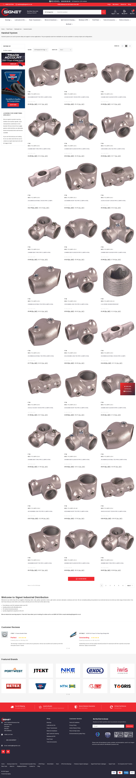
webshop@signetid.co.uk (25, 4)
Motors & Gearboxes (51, 20)
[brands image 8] (95, 686)
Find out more (117, 708)
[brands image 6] (68, 686)
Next (129, 585)
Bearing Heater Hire (12, 764)
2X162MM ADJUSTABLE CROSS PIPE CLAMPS (40, 200)
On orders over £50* (20, 708)
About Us (12, 766)
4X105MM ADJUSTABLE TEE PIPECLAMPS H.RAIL (114, 459)
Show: (30, 49)
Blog (39, 766)
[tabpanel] (13, 678)
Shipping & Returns (22, 766)
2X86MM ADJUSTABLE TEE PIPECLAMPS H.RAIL (40, 304)
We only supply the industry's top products (53, 708)
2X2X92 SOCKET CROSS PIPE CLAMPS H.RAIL (113, 200)
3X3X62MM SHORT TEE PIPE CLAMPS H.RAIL (76, 407)
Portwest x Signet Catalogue (81, 764)
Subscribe (130, 726)
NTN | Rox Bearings (66, 764)
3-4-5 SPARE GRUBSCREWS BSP (110, 304)
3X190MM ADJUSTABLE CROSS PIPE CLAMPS (113, 356)
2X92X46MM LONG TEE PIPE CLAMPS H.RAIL (76, 304)
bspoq (9, 773)
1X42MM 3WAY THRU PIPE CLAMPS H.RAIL (39, 149)
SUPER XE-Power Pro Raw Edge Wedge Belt (97, 633)
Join (118, 13)
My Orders (116, 4)
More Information (83, 708)
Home (3, 764)
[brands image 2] (13, 686)
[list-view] (122, 46)
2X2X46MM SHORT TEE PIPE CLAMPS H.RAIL (76, 200)
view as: (116, 46)
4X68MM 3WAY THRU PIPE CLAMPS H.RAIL (112, 563)
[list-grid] (130, 46)
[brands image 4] (41, 686)
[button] (127, 389)
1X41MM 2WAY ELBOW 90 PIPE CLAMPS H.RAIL (113, 97)
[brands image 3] (41, 671)
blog (129, 4)
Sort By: (54, 49)
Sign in (113, 13)
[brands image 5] (68, 671)
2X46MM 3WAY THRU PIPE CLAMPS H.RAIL (39, 252)
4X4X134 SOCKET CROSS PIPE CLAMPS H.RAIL (113, 511)
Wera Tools (4, 766)
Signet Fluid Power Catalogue (98, 764)
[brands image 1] (13, 671)
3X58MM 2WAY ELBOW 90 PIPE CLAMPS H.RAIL (113, 407)
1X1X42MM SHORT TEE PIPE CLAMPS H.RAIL (40, 97)
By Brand (68, 24)
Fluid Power (95, 20)
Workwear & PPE (83, 20)
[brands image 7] (95, 671)
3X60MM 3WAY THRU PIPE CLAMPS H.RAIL (39, 459)
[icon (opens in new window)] (3, 751)
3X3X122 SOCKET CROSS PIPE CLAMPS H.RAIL (40, 407)
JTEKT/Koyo (41, 764)
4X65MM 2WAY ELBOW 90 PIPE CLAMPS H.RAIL (77, 563)
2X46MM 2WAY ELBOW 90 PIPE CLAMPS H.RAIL (77, 252)
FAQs (109, 4)
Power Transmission (34, 20)
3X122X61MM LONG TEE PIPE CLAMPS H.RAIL (76, 356)
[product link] (45, 73)
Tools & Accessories (109, 20)
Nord (57, 764)
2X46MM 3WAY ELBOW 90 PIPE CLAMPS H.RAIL (113, 252)
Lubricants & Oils (20, 20)
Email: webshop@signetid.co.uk (12, 745)
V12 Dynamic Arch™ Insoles (125, 764)
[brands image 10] (122, 686)
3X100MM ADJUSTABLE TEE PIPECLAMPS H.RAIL (41, 356)
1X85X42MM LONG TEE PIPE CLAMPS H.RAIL (113, 149)
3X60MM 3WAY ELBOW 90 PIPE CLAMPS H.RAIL (77, 459)
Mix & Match (50, 764)
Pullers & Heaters (124, 20)
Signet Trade (112, 764)
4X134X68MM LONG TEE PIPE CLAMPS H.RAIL (40, 511)
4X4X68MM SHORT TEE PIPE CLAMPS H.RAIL (40, 563)
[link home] (11, 12)
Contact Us (32, 766)
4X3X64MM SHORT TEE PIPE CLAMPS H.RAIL (76, 511)
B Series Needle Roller (21, 633)
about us (123, 4)
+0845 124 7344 (9, 4)
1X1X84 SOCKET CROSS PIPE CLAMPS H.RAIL (76, 97)
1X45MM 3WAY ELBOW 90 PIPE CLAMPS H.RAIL (77, 149)
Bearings (7, 20)
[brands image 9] (122, 671)
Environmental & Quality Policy (28, 764)
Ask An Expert (11, 740)
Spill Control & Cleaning (67, 20)
